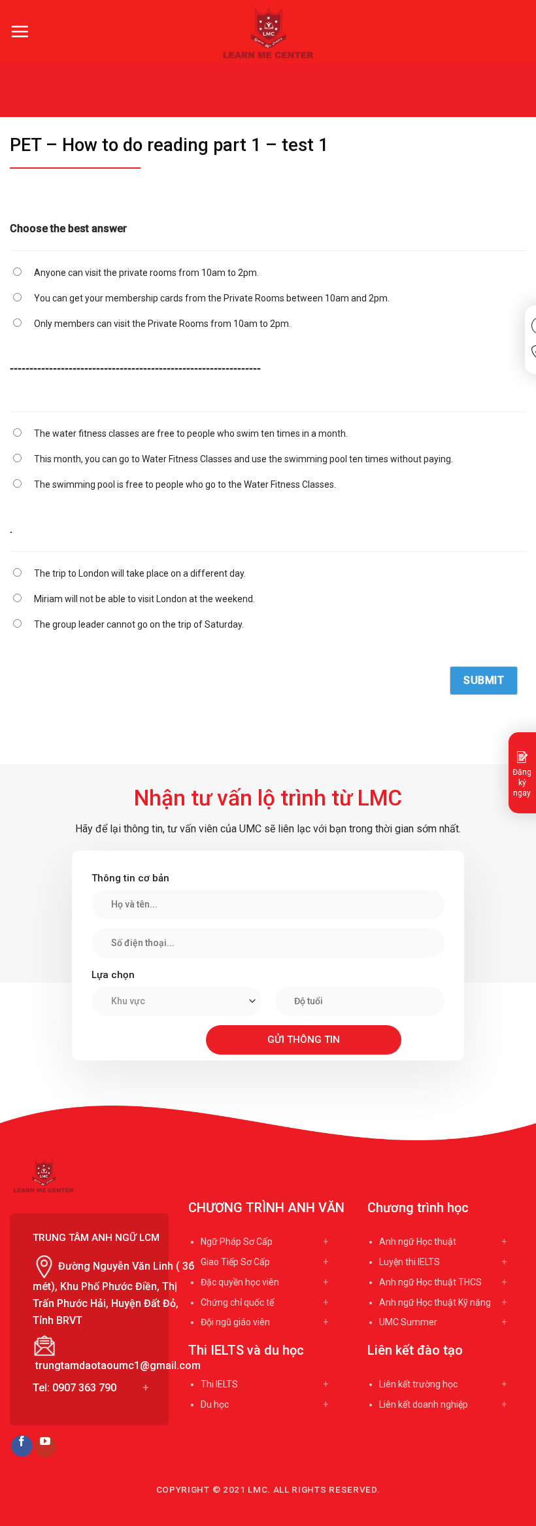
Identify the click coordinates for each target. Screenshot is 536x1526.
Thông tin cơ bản (130, 878)
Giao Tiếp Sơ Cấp (235, 1262)
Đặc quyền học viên (240, 1282)
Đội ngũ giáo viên (235, 1322)
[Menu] (19, 31)
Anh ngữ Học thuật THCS (430, 1282)
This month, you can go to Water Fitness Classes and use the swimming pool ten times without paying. (243, 459)
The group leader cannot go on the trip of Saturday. (139, 624)
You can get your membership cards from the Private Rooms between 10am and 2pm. (212, 298)
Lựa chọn (113, 975)
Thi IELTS (219, 1384)
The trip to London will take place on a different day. (140, 573)
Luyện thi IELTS (409, 1262)
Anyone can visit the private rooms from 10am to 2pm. (146, 272)
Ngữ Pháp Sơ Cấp (237, 1241)
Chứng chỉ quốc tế (237, 1302)
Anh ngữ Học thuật (417, 1241)
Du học (215, 1404)
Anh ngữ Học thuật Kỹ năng (435, 1302)
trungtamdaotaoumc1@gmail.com (118, 1365)
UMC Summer (408, 1322)
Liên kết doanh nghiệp (423, 1404)
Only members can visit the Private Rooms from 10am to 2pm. (162, 323)
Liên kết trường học (418, 1384)
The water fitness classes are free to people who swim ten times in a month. (191, 433)
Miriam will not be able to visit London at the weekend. (144, 599)
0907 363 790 (84, 1388)
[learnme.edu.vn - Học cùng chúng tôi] (268, 32)
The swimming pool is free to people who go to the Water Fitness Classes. (185, 484)
